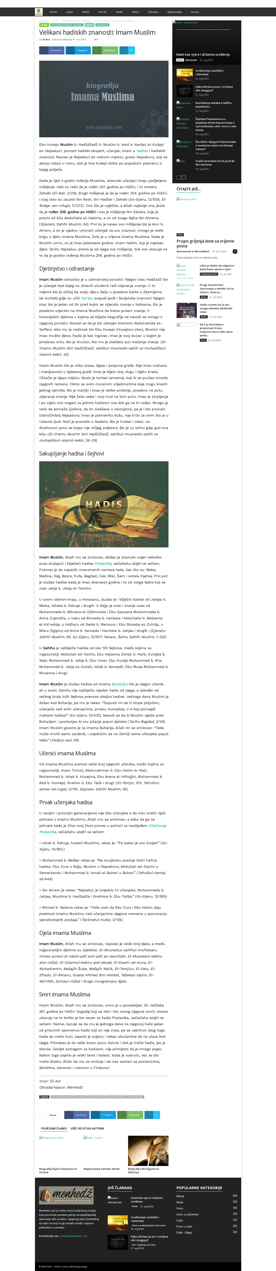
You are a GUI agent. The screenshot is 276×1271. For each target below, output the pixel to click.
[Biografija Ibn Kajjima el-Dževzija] (148, 1151)
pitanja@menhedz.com (73, 1236)
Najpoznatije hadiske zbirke (102, 1169)
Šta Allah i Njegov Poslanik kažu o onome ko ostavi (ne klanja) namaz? (216, 145)
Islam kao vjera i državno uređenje (203, 54)
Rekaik (180, 1196)
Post (203, 340)
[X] (232, 2)
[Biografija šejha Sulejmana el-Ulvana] (59, 1151)
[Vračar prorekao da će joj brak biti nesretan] (185, 165)
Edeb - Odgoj (184, 1232)
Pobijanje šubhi (209, 274)
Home (53, 12)
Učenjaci (153, 12)
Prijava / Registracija (49, 2)
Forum (195, 12)
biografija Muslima (62, 1097)
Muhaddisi (102, 25)
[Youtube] (238, 2)
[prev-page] (161, 1128)
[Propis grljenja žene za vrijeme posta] (207, 216)
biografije (81, 1097)
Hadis (119, 12)
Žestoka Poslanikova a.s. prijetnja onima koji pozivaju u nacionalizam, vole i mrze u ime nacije (216, 124)
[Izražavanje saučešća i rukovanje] (185, 75)
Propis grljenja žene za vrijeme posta (205, 244)
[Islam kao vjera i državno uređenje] (206, 42)
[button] (235, 11)
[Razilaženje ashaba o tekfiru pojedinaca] (185, 107)
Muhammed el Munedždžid (193, 251)
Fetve (135, 12)
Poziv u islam (184, 1226)
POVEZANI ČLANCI (54, 1128)
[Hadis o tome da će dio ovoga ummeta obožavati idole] (187, 310)
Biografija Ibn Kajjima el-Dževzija (144, 1170)
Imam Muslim (96, 1097)
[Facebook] (225, 2)
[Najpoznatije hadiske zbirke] (104, 1151)
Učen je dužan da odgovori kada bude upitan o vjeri (217, 267)
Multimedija (175, 12)
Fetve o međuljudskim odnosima (148, 1225)
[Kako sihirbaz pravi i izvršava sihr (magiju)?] (185, 91)
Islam (69, 12)
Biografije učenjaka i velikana (76, 20)
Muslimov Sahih (115, 1097)
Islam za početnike (187, 1214)
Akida (85, 12)
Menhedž (191, 59)
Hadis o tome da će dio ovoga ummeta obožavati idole (216, 308)
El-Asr (46, 39)
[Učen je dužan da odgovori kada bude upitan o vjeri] (187, 271)
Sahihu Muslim (135, 1097)
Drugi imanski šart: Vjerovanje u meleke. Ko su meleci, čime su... (217, 288)
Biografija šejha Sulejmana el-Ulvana (58, 1170)
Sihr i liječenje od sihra (144, 1244)
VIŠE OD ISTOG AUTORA (87, 1128)
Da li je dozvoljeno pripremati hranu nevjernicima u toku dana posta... (216, 330)
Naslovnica (44, 20)
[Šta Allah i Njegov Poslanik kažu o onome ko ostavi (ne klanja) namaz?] (185, 146)
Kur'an (102, 12)
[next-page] (166, 1128)
